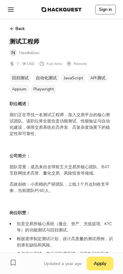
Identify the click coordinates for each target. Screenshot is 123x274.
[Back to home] (61, 9)
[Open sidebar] (10, 9)
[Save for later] (13, 262)
